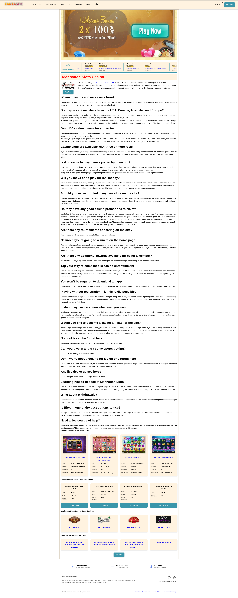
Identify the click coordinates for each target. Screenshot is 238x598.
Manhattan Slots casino (104, 82)
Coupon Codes (163, 542)
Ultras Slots (82, 68)
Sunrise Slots (51, 4)
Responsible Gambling (169, 591)
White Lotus (164, 527)
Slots (97, 4)
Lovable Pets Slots (134, 458)
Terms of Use (146, 591)
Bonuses (78, 4)
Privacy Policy (156, 591)
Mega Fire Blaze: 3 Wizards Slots (103, 68)
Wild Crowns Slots (125, 68)
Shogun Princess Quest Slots (104, 459)
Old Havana (104, 527)
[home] (15, 7)
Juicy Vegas (37, 4)
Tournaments (65, 4)
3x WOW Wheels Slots (74, 458)
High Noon (74, 527)
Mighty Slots (133, 527)
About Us (137, 591)
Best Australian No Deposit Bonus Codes (104, 543)
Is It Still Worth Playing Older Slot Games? (74, 544)
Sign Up (218, 4)
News (88, 4)
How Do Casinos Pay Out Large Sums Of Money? (134, 544)
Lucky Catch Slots (163, 458)
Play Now (229, 4)
